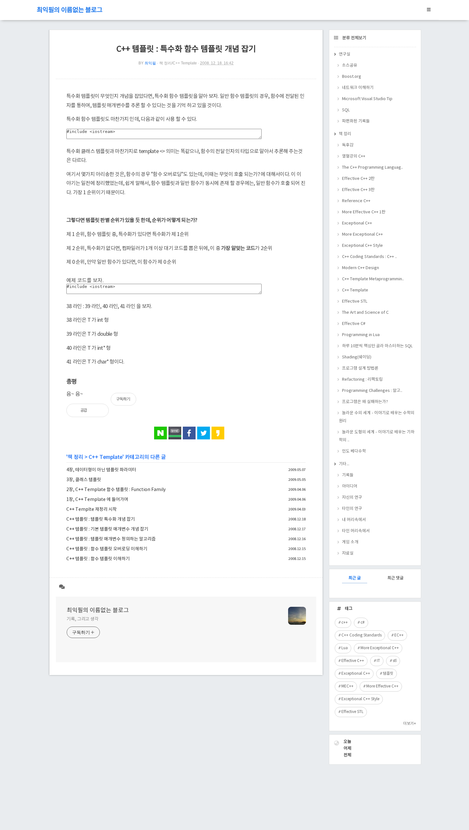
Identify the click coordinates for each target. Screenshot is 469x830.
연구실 (344, 54)
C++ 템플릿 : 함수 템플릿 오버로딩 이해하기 (106, 549)
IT (378, 661)
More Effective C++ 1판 (363, 212)
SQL (346, 110)
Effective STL (355, 301)
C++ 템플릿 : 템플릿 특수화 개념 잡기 (100, 519)
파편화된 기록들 (356, 121)
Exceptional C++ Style (362, 245)
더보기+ (409, 724)
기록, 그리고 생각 (83, 619)
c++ (344, 623)
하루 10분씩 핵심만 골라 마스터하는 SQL (377, 346)
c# (363, 623)
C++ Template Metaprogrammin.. (373, 279)
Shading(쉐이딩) (356, 357)
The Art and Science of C (365, 312)
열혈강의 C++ (353, 156)
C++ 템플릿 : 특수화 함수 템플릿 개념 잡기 (186, 49)
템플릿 (388, 674)
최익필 (150, 63)
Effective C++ (352, 661)
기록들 (348, 475)
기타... (344, 464)
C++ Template (106, 457)
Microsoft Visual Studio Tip (367, 99)
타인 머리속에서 (356, 531)
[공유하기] (99, 410)
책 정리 (75, 457)
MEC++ (347, 686)
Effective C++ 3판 (358, 189)
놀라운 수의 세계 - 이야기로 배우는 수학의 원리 (376, 417)
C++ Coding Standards (361, 635)
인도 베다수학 (354, 451)
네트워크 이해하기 (358, 87)
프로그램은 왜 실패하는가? (365, 402)
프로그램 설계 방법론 (360, 368)
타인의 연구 (352, 508)
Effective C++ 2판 (358, 178)
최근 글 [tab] (354, 578)
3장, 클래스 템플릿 (83, 479)
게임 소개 (350, 542)
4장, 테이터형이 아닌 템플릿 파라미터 (101, 470)
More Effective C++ (382, 686)
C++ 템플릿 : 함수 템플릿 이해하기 (98, 559)
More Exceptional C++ (362, 234)
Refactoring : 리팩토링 (362, 379)
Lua (344, 648)
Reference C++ (356, 201)
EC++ (399, 635)
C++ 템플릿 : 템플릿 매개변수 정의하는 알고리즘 (111, 539)
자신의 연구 (352, 497)
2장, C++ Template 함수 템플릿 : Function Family (116, 489)
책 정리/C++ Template (178, 63)
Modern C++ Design (360, 268)
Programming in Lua (361, 335)
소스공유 (349, 65)
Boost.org (351, 76)
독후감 (348, 145)
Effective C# (353, 323)
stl (395, 661)
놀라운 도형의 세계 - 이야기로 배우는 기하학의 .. (376, 436)
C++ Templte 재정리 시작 (91, 509)
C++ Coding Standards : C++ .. (369, 256)
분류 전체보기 (353, 38)
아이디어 (349, 486)
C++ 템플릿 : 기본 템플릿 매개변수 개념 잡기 (107, 529)
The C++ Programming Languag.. (372, 167)
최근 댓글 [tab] (395, 578)
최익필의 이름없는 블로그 (69, 10)
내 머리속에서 (354, 520)
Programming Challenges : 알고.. (372, 390)
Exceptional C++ (357, 223)
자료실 (348, 553)
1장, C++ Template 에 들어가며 (97, 499)
